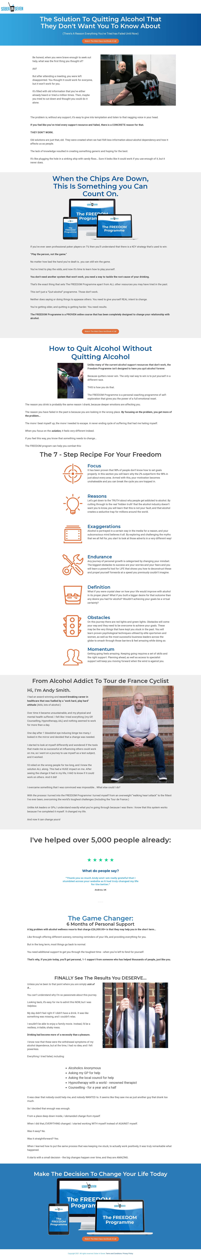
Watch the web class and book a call (100, 41)
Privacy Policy (128, 1254)
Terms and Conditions (114, 1254)
